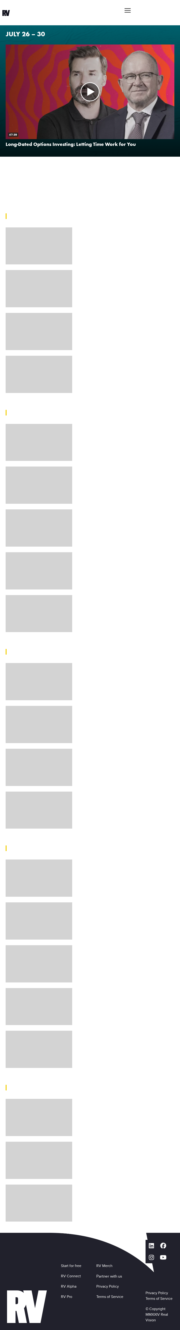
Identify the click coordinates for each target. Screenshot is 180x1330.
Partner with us (109, 1276)
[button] (127, 10)
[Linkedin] (151, 1246)
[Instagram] (151, 1257)
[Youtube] (163, 1257)
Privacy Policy (108, 1286)
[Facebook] (163, 1246)
